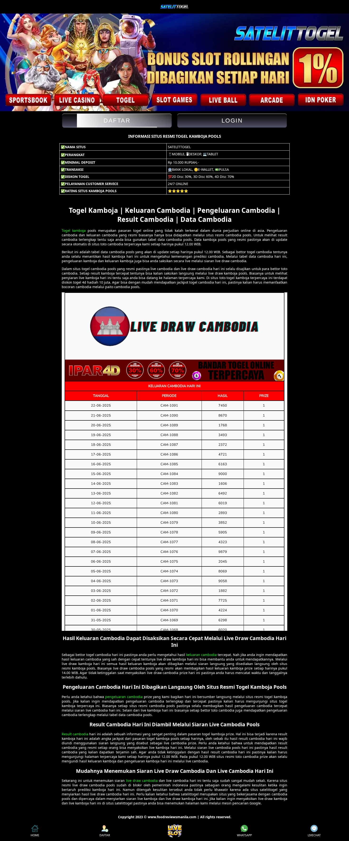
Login (232, 120)
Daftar (117, 120)
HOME (35, 835)
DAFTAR (104, 835)
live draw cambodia (142, 780)
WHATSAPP (244, 835)
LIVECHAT (314, 835)
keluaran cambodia (201, 654)
